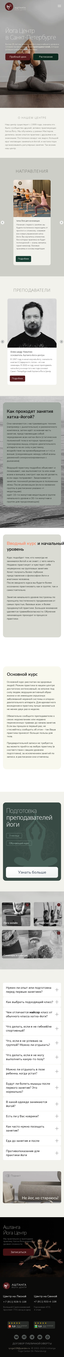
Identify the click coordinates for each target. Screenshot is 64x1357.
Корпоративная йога (46, 923)
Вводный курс (21, 543)
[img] (32, 944)
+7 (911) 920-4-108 (45, 1301)
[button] (17, 57)
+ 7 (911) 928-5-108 (14, 1301)
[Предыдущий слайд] (2, 222)
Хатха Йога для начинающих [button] (28, 221)
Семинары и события (16, 955)
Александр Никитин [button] (27, 353)
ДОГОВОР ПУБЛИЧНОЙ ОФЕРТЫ (32, 1343)
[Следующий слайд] (61, 222)
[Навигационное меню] (59, 6)
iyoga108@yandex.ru (19, 1348)
